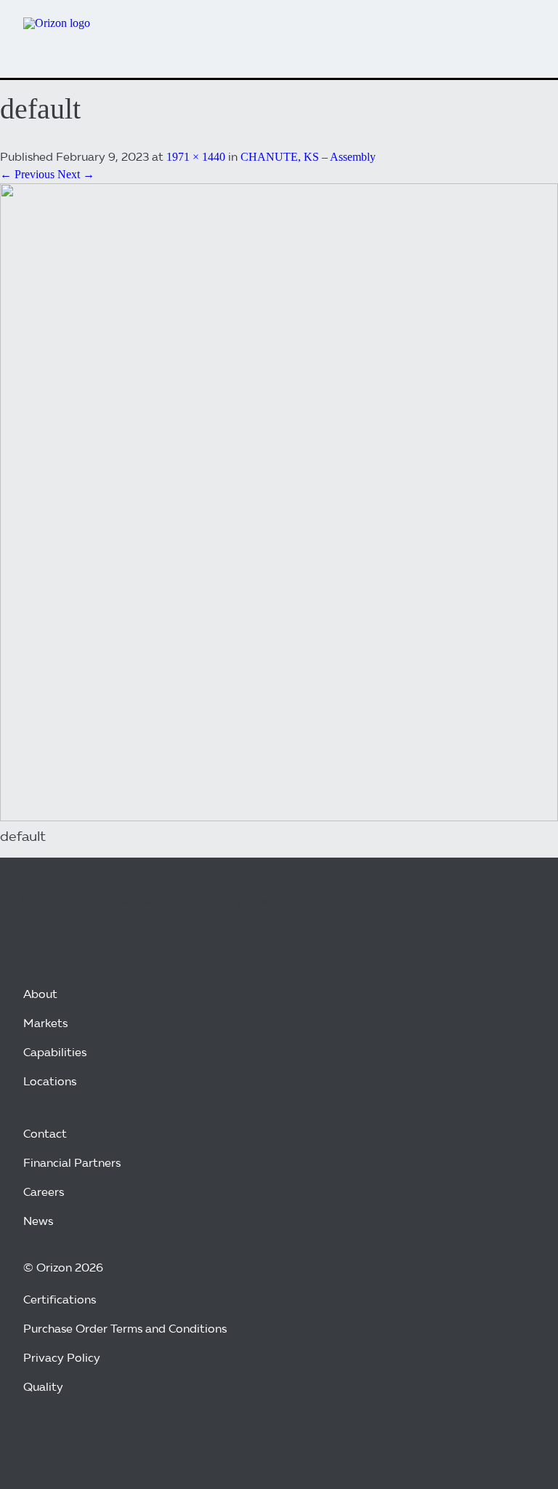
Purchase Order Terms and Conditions (125, 1329)
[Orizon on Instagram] (107, 1439)
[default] (279, 817)
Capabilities (54, 1052)
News (38, 1221)
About (40, 994)
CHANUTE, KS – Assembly (308, 157)
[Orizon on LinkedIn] (72, 1439)
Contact (45, 1134)
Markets (45, 1023)
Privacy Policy (61, 1358)
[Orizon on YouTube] (142, 1439)
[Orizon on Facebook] (37, 1439)
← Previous (27, 174)
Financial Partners (72, 1163)
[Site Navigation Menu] (519, 33)
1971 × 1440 (195, 157)
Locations (49, 1081)
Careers (43, 1192)
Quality (43, 1387)
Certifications (59, 1299)
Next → (75, 174)
